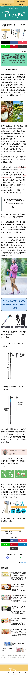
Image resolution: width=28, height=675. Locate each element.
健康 (11, 533)
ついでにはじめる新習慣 (19, 528)
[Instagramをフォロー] (7, 557)
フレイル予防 (5, 533)
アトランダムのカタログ (7, 528)
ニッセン (19, 531)
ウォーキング (12, 531)
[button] (22, 46)
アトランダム (5, 531)
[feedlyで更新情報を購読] (20, 557)
